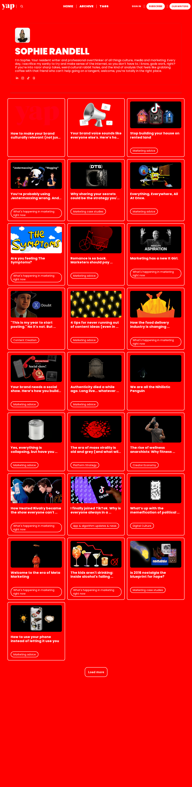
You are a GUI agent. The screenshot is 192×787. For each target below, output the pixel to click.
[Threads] (34, 78)
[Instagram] (23, 78)
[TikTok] (28, 78)
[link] (96, 54)
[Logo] (8, 6)
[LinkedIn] (17, 78)
